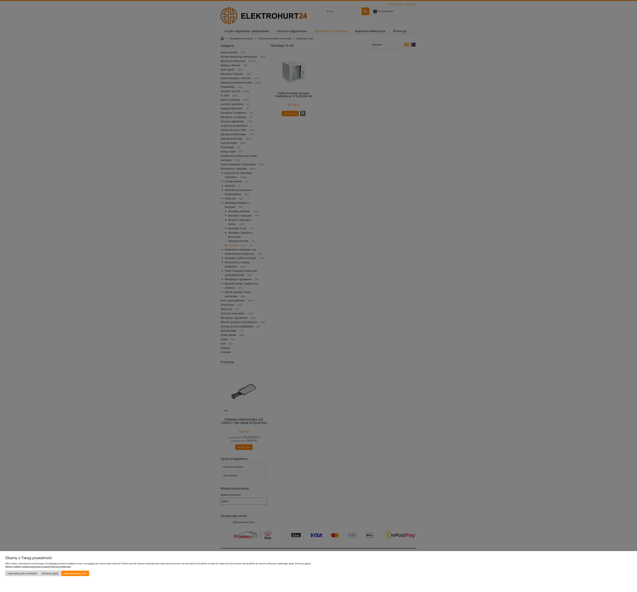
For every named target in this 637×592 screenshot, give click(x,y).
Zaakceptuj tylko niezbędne (22, 573)
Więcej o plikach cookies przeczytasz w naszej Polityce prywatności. (38, 566)
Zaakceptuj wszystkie (75, 573)
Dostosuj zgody (50, 573)
